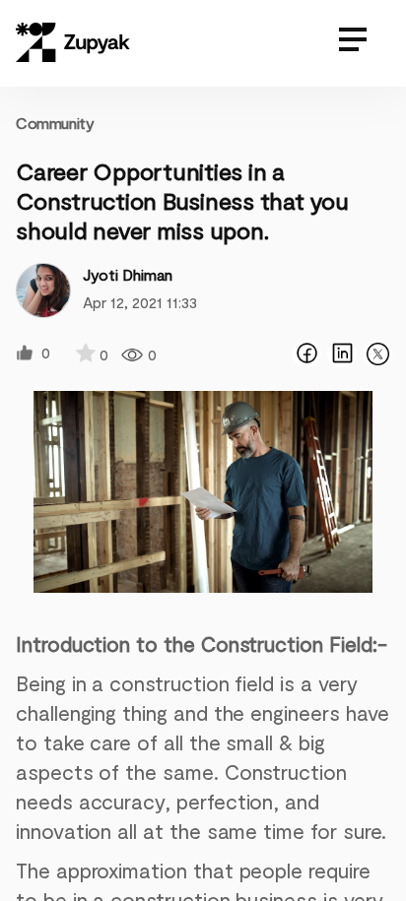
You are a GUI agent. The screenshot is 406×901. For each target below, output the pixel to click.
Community (55, 122)
